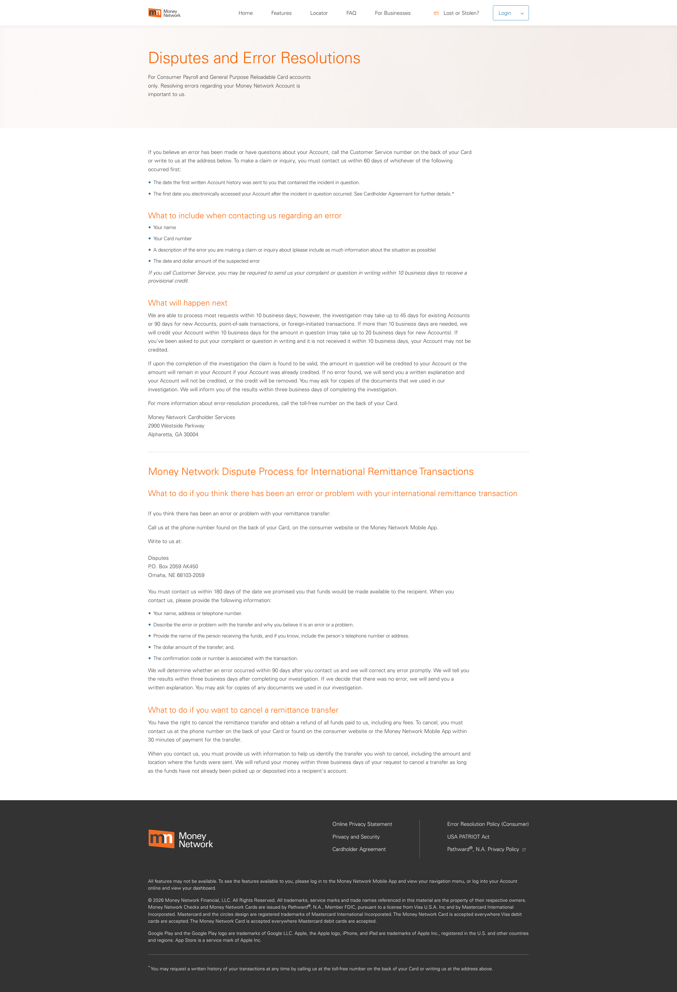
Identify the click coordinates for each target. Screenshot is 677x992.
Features (281, 13)
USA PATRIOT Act (468, 836)
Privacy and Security (356, 836)
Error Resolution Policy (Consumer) (488, 824)
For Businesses (393, 13)
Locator (319, 13)
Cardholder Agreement (359, 849)
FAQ (351, 13)
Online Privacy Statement (362, 824)
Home (246, 13)
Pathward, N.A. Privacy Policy (484, 849)
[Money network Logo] (180, 839)
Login (505, 13)
